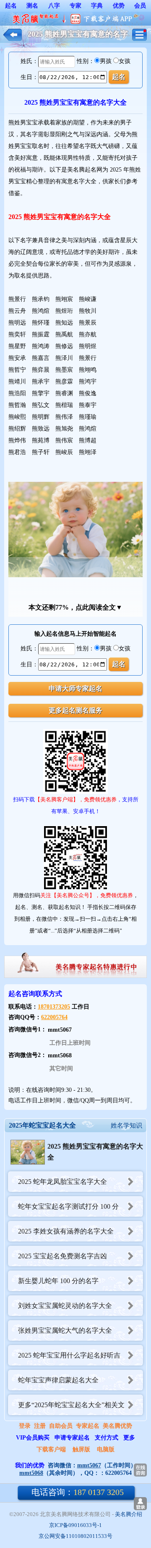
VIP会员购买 (32, 1437)
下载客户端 (51, 1449)
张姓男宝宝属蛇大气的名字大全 (65, 1330)
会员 (140, 6)
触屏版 (81, 1449)
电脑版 (106, 1449)
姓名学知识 (126, 1125)
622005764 (54, 1017)
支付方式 (106, 1437)
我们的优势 (29, 1465)
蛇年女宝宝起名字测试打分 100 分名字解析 (63, 1210)
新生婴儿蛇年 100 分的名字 (58, 1280)
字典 (97, 6)
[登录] (140, 1503)
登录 (25, 1426)
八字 (54, 6)
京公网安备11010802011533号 (75, 1536)
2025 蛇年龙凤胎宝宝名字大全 (62, 1181)
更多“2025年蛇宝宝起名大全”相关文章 (66, 1408)
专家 (75, 6)
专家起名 (87, 1426)
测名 (32, 6)
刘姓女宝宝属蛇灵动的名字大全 (65, 1305)
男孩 (106, 61)
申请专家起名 (72, 1437)
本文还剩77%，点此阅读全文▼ (75, 607)
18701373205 (54, 1007)
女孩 (124, 61)
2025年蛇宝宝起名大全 (42, 1125)
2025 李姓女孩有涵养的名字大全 (66, 1231)
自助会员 (61, 1426)
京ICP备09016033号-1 (75, 1525)
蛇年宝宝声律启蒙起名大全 (58, 1380)
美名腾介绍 (128, 1514)
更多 (129, 1437)
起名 (11, 6)
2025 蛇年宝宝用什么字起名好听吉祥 (64, 1359)
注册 (40, 1426)
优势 (119, 6)
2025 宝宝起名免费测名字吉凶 (62, 1256)
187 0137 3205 (77, 1492)
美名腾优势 (117, 1426)
